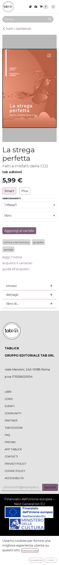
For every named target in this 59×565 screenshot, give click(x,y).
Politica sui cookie (30, 550)
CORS (9, 399)
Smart (9, 191)
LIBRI (8, 391)
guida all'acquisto (15, 269)
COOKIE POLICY (15, 471)
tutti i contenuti (18, 29)
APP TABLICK (13, 449)
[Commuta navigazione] (53, 6)
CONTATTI (11, 456)
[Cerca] (50, 19)
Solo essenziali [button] (36, 560)
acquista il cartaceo (17, 263)
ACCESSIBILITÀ (14, 478)
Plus (24, 191)
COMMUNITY (13, 413)
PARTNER (11, 420)
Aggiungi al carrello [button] (19, 231)
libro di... (12, 304)
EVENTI (9, 406)
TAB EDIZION (14, 427)
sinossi (11, 286)
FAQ (7, 435)
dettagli (12, 295)
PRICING (10, 442)
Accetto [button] (50, 560)
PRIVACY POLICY (15, 463)
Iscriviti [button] (50, 487)
